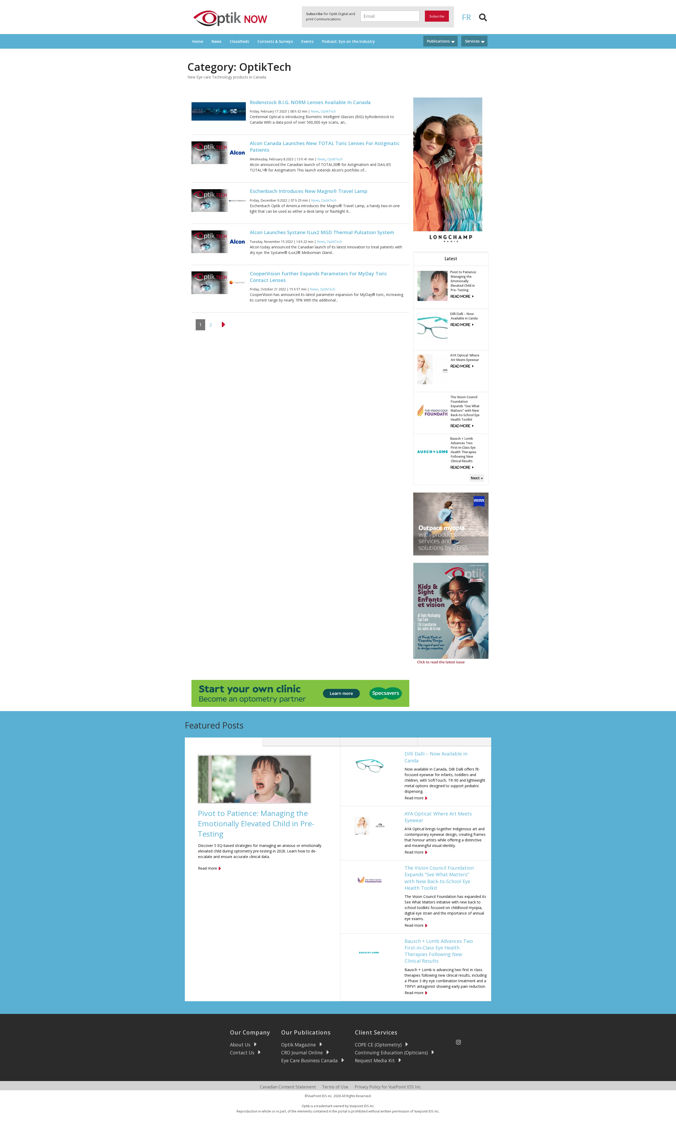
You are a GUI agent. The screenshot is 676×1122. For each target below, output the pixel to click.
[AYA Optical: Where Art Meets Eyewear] (432, 368)
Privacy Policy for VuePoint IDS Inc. (388, 1087)
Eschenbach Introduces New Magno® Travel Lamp (308, 191)
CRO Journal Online (302, 1052)
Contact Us (242, 1052)
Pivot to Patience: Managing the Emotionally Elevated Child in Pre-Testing (463, 281)
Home (197, 41)
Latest (451, 258)
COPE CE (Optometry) (378, 1044)
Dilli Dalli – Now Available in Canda (464, 316)
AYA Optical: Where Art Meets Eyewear (464, 357)
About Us (240, 1044)
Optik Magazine (298, 1044)
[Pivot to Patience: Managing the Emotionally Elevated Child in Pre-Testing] (432, 285)
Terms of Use (335, 1087)
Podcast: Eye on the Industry (348, 41)
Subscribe (436, 16)
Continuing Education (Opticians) (391, 1052)
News (216, 41)
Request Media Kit (375, 1060)
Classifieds (239, 41)
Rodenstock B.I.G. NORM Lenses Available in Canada (310, 102)
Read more (207, 868)
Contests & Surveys (275, 41)
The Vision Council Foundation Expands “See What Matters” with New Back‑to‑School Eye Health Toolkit (465, 408)
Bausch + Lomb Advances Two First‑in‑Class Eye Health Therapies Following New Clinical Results (463, 449)
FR (466, 17)
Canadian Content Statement (288, 1087)
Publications (438, 41)
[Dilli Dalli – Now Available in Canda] (432, 327)
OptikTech (328, 111)
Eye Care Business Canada (309, 1060)
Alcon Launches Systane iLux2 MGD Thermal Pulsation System (322, 232)
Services (472, 41)
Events (307, 41)
